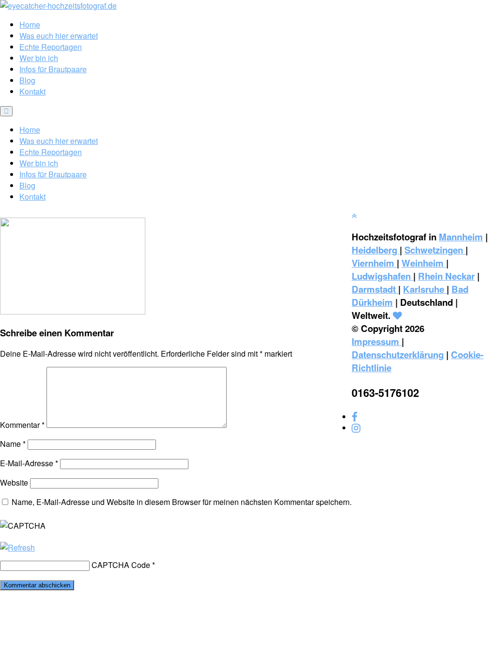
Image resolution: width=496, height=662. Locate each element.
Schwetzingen (434, 249)
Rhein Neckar (446, 276)
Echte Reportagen (50, 46)
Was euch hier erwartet (58, 35)
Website (14, 482)
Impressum (377, 341)
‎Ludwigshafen (382, 276)
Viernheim (374, 262)
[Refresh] (17, 547)
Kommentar (22, 424)
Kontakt (32, 91)
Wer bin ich (38, 57)
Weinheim (424, 262)
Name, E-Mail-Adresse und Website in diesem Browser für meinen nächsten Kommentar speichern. (182, 501)
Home (29, 24)
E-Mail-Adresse (29, 463)
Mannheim (461, 236)
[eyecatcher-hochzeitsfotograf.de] (58, 5)
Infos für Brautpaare (53, 69)
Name (13, 443)
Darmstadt (375, 289)
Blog (27, 80)
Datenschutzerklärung (398, 354)
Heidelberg (376, 249)
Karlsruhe (425, 289)
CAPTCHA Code (121, 564)
